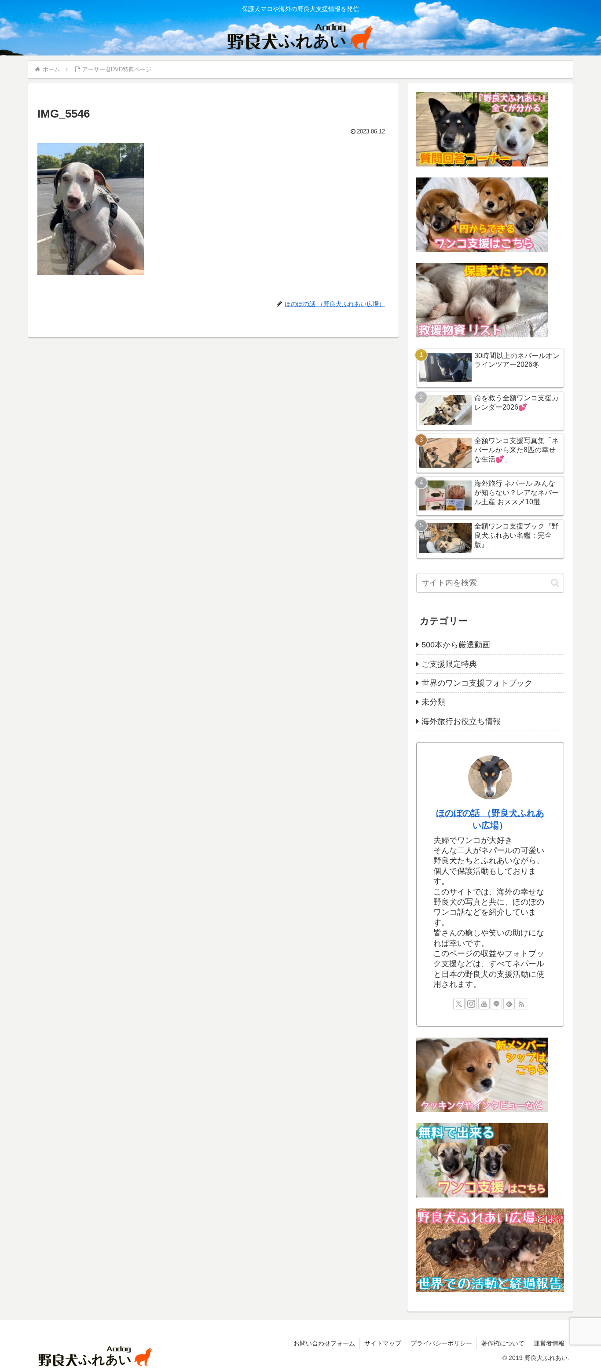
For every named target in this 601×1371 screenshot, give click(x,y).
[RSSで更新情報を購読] (521, 1003)
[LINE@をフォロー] (496, 1003)
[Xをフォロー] (459, 1003)
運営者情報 (549, 1343)
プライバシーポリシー (441, 1343)
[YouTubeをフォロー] (484, 1003)
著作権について (502, 1343)
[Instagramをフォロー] (471, 1003)
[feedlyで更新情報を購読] (509, 1003)
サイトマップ (382, 1343)
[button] (555, 583)
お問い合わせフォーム (324, 1343)
